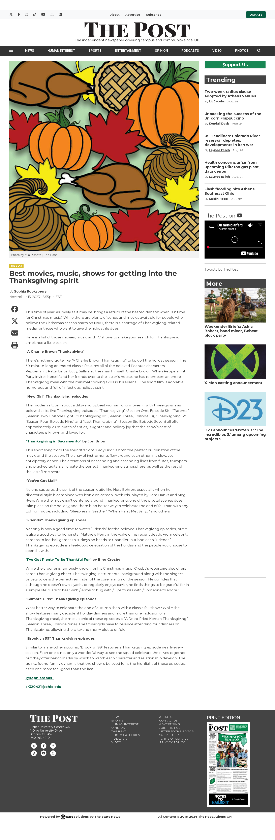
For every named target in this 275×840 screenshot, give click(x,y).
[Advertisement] (235, 512)
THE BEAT (16, 266)
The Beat (118, 731)
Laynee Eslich (219, 150)
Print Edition (223, 717)
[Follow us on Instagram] (53, 745)
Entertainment (128, 51)
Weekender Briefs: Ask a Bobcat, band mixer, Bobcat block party (231, 331)
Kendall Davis (219, 123)
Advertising (169, 724)
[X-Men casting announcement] (235, 361)
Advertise (132, 14)
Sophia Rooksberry (30, 291)
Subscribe (153, 14)
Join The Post (170, 728)
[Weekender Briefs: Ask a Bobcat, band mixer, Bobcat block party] (235, 305)
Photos (241, 51)
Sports (95, 51)
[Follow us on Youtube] (43, 753)
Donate (256, 14)
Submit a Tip (169, 735)
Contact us (168, 720)
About (115, 14)
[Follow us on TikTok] (33, 753)
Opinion (161, 51)
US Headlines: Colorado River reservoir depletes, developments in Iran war (232, 140)
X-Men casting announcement (233, 383)
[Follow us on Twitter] (33, 745)
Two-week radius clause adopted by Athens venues (230, 94)
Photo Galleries (125, 735)
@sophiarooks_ (40, 678)
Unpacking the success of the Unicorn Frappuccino (233, 116)
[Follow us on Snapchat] (53, 753)
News (29, 51)
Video (217, 51)
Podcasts (190, 51)
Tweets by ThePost (221, 269)
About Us (166, 717)
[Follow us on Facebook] (43, 745)
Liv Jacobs (217, 101)
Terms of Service (173, 738)
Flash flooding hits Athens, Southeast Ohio (230, 191)
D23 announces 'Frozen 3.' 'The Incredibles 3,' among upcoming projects (235, 434)
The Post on (221, 215)
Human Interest (61, 51)
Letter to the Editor (176, 731)
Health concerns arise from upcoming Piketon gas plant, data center (232, 167)
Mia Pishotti (33, 255)
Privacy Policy (172, 742)
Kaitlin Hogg (218, 199)
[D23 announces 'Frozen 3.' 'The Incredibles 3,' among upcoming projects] (235, 409)
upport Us (236, 64)
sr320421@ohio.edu (43, 687)
